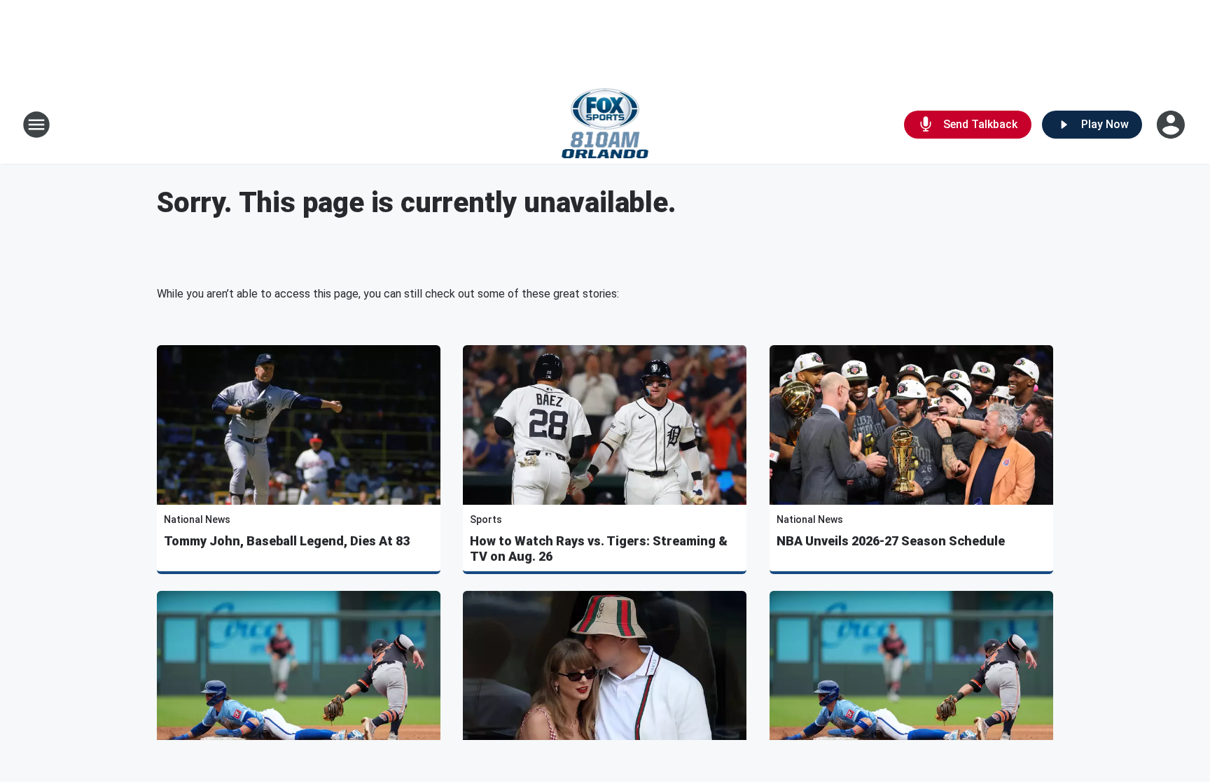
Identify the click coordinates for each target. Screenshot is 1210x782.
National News (197, 519)
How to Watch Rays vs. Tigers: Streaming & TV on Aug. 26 (599, 548)
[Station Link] (605, 124)
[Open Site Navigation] (36, 125)
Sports (486, 519)
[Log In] (1172, 125)
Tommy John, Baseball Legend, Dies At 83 (287, 540)
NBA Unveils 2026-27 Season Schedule (891, 540)
